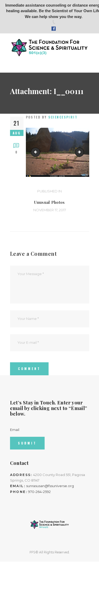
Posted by (52, 117)
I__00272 (82, 152)
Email (14, 429)
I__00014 (36, 152)
